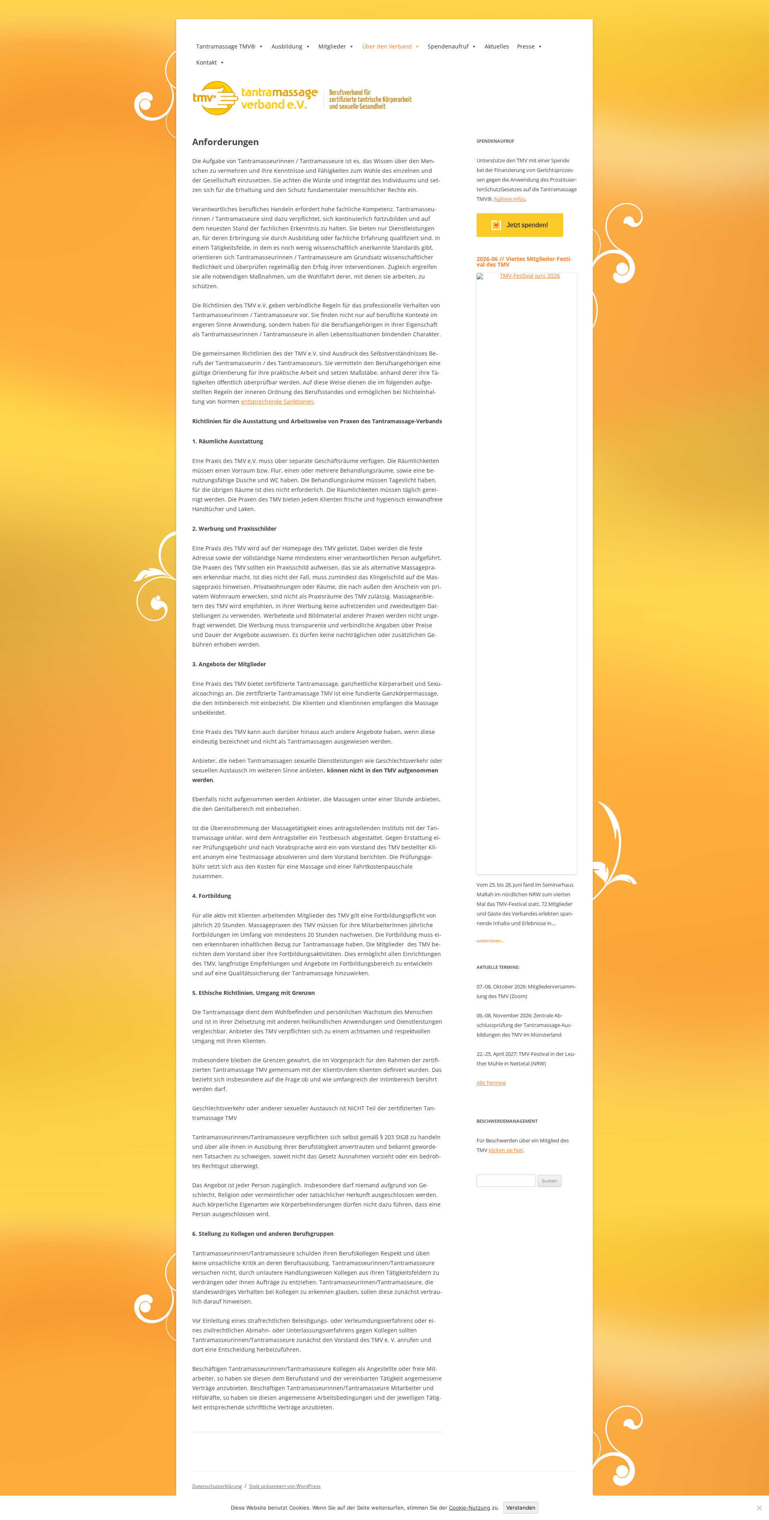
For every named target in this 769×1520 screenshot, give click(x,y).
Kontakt (206, 62)
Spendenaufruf (448, 46)
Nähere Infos (509, 198)
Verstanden (520, 1507)
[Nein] (759, 1508)
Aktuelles (497, 46)
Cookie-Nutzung (469, 1507)
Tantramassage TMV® (226, 46)
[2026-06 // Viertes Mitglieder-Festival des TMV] (527, 871)
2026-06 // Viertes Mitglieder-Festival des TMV (524, 261)
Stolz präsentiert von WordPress (285, 1486)
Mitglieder (332, 46)
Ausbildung (287, 46)
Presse (526, 46)
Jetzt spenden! (527, 225)
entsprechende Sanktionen (277, 401)
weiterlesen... (490, 940)
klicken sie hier (506, 1150)
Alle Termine (491, 1082)
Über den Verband (387, 46)
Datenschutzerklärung (217, 1486)
